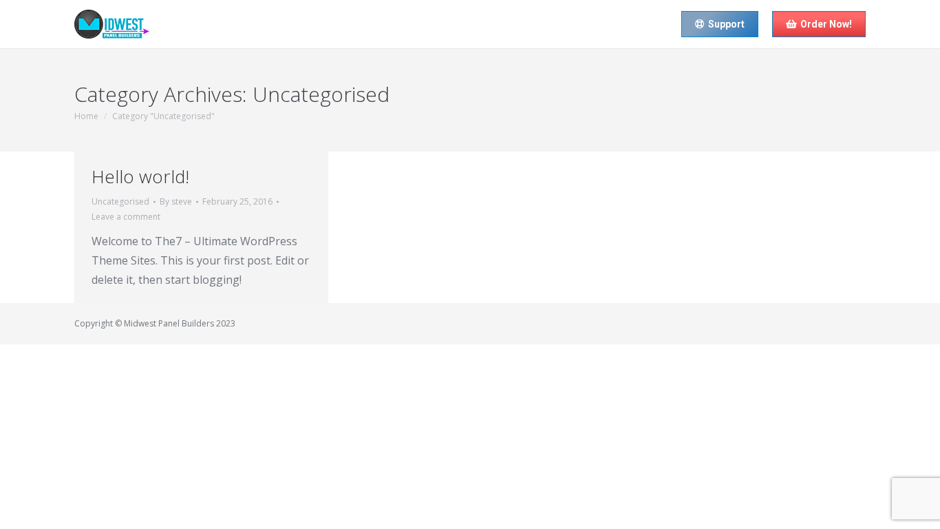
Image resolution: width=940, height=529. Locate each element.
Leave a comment (126, 216)
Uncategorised (120, 201)
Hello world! (140, 176)
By (176, 201)
